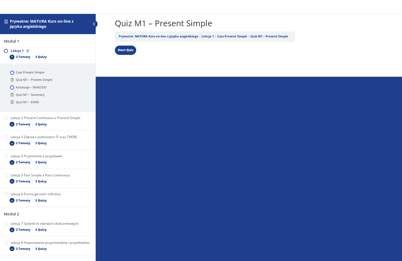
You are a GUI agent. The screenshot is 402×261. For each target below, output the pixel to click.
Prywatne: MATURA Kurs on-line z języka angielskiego (42, 24)
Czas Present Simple (232, 36)
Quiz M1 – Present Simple (269, 36)
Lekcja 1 (208, 36)
